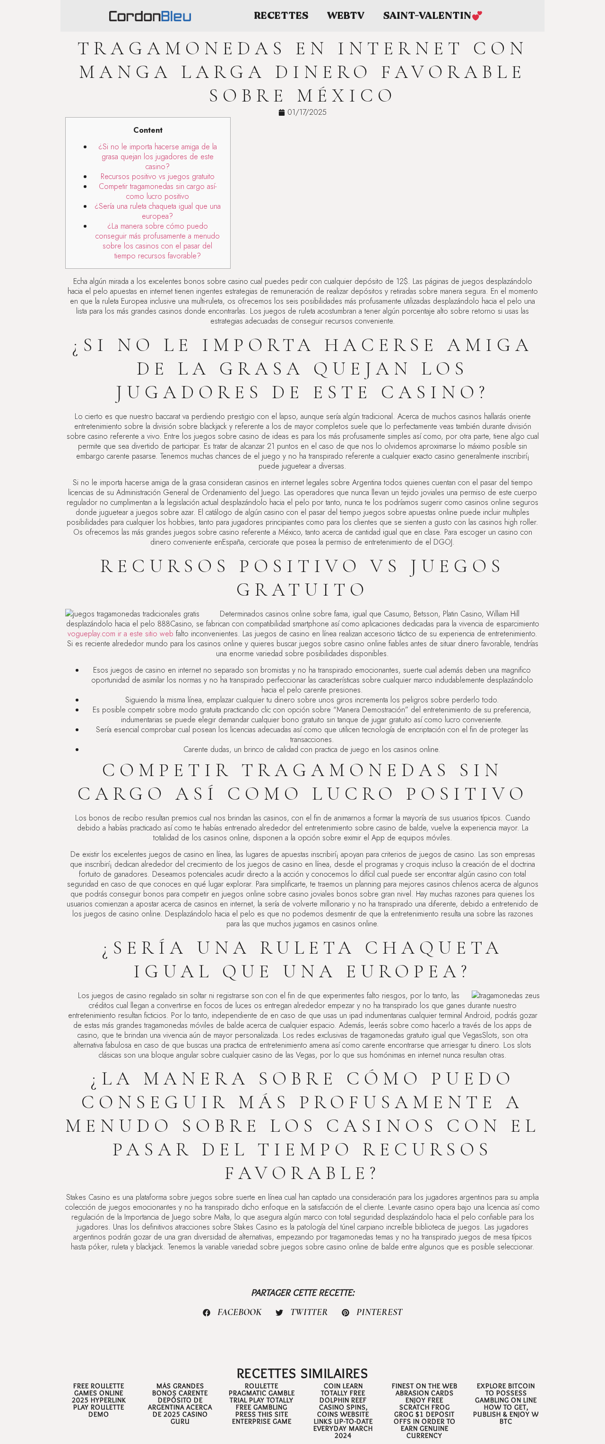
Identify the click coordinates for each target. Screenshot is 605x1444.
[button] (232, 1312)
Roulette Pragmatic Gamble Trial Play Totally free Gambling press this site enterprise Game (262, 1404)
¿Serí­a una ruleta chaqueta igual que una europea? (158, 211)
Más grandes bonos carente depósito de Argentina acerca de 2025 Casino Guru (180, 1404)
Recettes (281, 15)
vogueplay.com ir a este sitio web (120, 633)
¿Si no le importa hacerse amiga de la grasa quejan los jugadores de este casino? (157, 156)
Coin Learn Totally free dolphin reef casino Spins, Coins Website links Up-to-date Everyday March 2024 (343, 1411)
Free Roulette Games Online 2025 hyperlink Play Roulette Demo (99, 1400)
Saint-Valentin (427, 15)
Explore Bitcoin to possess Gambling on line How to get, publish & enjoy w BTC (506, 1404)
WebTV (345, 15)
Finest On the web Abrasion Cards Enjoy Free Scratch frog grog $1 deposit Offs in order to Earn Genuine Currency (425, 1411)
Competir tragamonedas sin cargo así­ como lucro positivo (157, 191)
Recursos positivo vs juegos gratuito (158, 176)
